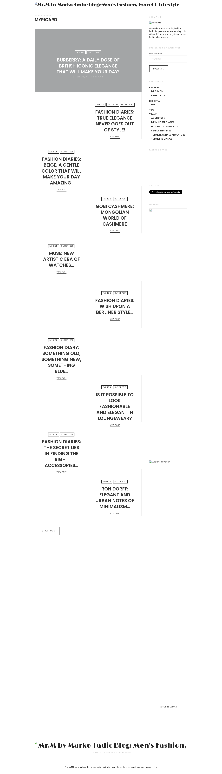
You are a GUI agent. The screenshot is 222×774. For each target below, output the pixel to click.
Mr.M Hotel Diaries (163, 122)
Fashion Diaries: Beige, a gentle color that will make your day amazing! (115, 162)
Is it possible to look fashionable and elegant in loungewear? (61, 398)
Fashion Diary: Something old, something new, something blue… (115, 351)
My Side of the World (164, 126)
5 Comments (97, 77)
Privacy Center (127, 4)
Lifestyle (154, 100)
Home (77, 4)
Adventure (158, 118)
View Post (88, 82)
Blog (86, 4)
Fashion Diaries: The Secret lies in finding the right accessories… (115, 445)
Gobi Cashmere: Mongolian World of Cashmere (61, 210)
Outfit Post (94, 52)
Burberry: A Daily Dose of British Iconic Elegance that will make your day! (88, 66)
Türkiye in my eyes (161, 139)
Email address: (155, 53)
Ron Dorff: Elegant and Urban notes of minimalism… (61, 492)
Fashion (80, 52)
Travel (153, 114)
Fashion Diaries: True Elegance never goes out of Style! (61, 115)
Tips (151, 110)
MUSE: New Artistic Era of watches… (115, 257)
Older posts (48, 531)
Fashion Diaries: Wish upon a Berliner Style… (61, 304)
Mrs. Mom (97, 4)
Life (153, 104)
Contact (143, 4)
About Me (110, 4)
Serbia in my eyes (161, 130)
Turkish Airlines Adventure (168, 134)
